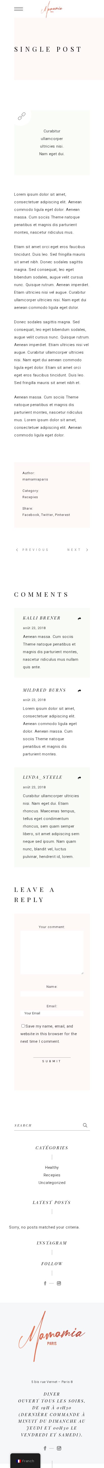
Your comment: (52, 926)
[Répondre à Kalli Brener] (79, 618)
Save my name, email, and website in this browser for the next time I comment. (48, 1033)
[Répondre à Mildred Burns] (79, 691)
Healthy (52, 1167)
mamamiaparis (35, 479)
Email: (52, 1006)
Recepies (30, 497)
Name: (51, 986)
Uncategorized (52, 1182)
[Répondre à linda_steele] (79, 778)
